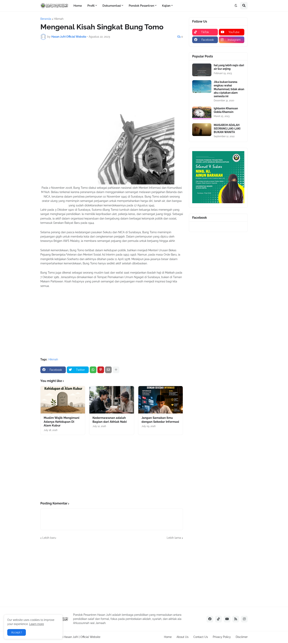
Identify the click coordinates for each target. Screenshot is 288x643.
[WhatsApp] (93, 369)
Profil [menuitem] (91, 5)
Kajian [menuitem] (166, 5)
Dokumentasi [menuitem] (111, 5)
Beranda (45, 18)
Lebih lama (174, 537)
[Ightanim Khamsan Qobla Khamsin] (201, 113)
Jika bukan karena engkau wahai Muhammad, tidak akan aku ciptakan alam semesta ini (229, 89)
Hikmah (58, 18)
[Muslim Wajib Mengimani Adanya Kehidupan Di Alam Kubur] (63, 400)
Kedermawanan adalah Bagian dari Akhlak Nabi (109, 420)
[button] (236, 5)
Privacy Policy (222, 636)
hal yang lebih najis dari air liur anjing (229, 67)
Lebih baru (49, 537)
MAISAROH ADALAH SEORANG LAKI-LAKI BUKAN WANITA (227, 128)
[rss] (235, 619)
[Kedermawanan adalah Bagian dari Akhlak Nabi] (111, 400)
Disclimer (242, 636)
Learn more (36, 624)
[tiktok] (218, 619)
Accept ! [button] (16, 632)
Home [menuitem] (77, 5)
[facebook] (209, 619)
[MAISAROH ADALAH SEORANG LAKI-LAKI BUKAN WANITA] (201, 129)
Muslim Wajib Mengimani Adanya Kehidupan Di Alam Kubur (61, 421)
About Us (182, 636)
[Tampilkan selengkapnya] (116, 369)
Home (168, 636)
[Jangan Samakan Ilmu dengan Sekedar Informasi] (160, 400)
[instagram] (244, 619)
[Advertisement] (111, 72)
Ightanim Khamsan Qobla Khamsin (226, 110)
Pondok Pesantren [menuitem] (141, 5)
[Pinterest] (100, 369)
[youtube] (227, 619)
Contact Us (200, 636)
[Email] (108, 369)
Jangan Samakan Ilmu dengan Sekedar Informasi (160, 420)
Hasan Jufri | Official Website (82, 636)
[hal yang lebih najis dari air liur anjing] (201, 69)
